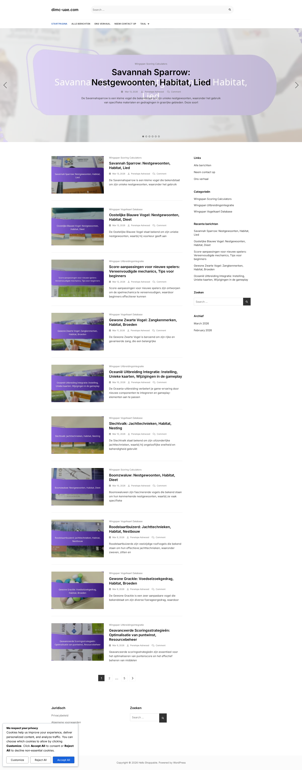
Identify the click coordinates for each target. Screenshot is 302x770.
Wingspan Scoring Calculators (151, 63)
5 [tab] (156, 136)
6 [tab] (159, 136)
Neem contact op (125, 23)
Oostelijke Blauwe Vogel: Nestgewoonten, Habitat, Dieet (220, 243)
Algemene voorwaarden (66, 722)
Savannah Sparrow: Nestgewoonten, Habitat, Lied (151, 77)
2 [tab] (146, 136)
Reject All (41, 760)
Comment (176, 91)
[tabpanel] (151, 85)
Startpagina (59, 23)
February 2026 (203, 330)
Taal (143, 23)
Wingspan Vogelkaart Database (126, 209)
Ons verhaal (102, 23)
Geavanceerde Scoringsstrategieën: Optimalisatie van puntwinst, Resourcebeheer (139, 635)
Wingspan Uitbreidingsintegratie (126, 261)
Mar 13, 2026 (131, 91)
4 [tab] (152, 136)
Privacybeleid (59, 715)
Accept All (63, 760)
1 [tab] (143, 136)
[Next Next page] (132, 678)
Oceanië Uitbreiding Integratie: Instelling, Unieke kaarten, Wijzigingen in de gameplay (221, 277)
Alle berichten (80, 23)
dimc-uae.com (64, 9)
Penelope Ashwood (154, 91)
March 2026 (201, 323)
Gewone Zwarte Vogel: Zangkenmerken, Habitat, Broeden (218, 267)
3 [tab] (149, 136)
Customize (17, 760)
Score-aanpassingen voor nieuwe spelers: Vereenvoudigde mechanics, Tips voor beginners (144, 271)
